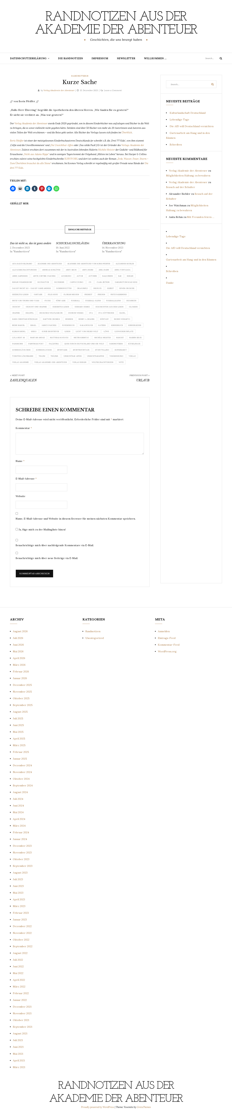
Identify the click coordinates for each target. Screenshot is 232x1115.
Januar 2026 (20, 678)
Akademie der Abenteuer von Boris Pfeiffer (88, 263)
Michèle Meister (106, 149)
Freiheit (88, 294)
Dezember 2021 (22, 1006)
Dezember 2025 (22, 685)
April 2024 (19, 819)
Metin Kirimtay (81, 337)
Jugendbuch (68, 325)
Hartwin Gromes (51, 319)
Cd (90, 282)
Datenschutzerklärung (28, 58)
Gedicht (16, 307)
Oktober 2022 (21, 939)
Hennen (69, 319)
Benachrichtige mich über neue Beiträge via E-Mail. (47, 558)
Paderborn (17, 344)
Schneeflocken (44, 350)
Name (20, 461)
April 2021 (19, 1060)
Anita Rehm (87, 270)
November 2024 (22, 772)
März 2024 (19, 825)
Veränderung (116, 356)
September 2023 (22, 866)
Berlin (130, 276)
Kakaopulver (86, 325)
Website (20, 496)
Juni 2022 (18, 966)
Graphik (16, 313)
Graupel (29, 313)
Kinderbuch (117, 325)
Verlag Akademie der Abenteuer (59, 90)
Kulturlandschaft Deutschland (188, 112)
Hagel (122, 313)
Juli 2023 (18, 879)
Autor (80, 276)
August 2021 (20, 1033)
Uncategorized (94, 638)
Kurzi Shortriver (50, 331)
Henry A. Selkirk (86, 319)
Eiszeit (110, 288)
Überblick (127, 132)
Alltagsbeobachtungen (24, 270)
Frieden (101, 294)
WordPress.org (167, 651)
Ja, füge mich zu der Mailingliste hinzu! (42, 529)
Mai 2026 (18, 651)
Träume (54, 356)
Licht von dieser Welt (87, 331)
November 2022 (22, 933)
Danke (170, 282)
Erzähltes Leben (20, 294)
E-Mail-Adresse (26, 478)
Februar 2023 (21, 912)
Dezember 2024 (22, 765)
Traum (42, 356)
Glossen (133, 307)
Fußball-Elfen (93, 300)
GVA (91, 313)
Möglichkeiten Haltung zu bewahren (188, 175)
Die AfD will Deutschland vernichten (192, 126)
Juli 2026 (18, 638)
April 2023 (19, 899)
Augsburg (66, 276)
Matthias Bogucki (59, 337)
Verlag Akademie (20, 362)
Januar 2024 (20, 839)
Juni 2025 (18, 725)
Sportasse (62, 350)
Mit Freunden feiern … (200, 217)
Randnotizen (79, 75)
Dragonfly (82, 288)
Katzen (102, 325)
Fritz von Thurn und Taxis (25, 300)
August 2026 (20, 631)
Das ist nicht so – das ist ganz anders (31, 288)
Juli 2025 (18, 718)
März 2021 (19, 1067)
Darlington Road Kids (126, 282)
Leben (67, 331)
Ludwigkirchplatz (124, 331)
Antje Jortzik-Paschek (44, 276)
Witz (121, 362)
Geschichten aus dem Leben (109, 307)
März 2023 (19, 906)
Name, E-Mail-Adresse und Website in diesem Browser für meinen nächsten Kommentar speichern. (76, 518)
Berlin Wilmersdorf (22, 282)
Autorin (92, 276)
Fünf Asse (61, 300)
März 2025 (19, 745)
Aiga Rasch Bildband (22, 263)
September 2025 (23, 705)
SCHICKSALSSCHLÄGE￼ (72, 243)
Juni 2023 (18, 886)
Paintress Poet (36, 344)
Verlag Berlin (79, 362)
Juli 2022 (18, 959)
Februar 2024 (21, 832)
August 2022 (20, 953)
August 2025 (20, 711)
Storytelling (102, 350)
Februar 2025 (21, 752)
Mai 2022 (18, 973)
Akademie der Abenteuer (50, 263)
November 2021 (22, 1013)
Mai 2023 (18, 892)
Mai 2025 (18, 731)
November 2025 (22, 691)
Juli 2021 (18, 1040)
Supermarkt (121, 350)
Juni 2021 (18, 1047)
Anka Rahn (104, 270)
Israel (33, 325)
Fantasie (38, 294)
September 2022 (22, 946)
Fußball (75, 300)
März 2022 (19, 986)
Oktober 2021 (21, 1020)
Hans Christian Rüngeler (25, 319)
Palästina (54, 344)
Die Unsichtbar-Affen (62, 145)
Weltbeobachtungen (102, 362)
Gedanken (131, 300)
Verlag (132, 356)
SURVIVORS (70, 158)
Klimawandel (19, 331)
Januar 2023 (20, 919)
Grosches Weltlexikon (51, 313)
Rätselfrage (134, 344)
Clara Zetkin (103, 282)
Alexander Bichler (125, 263)
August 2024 (20, 792)
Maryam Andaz (37, 337)
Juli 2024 (18, 799)
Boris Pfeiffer (17, 140)
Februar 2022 (21, 993)
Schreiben (176, 144)
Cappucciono (76, 282)
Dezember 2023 (22, 845)
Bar (119, 276)
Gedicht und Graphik (36, 307)
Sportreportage (81, 350)
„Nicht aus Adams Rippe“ (36, 154)
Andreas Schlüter (51, 270)
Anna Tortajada (122, 270)
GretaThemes (144, 1107)
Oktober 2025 (21, 698)
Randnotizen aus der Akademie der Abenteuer (116, 24)
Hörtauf (104, 319)
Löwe (106, 331)
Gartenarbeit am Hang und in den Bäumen (191, 259)
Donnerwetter (64, 288)
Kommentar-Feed (168, 644)
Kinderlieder (134, 325)
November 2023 (22, 852)
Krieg (33, 331)
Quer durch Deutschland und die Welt (84, 344)
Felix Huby (53, 294)
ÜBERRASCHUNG (113, 243)
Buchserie (59, 282)
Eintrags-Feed (166, 638)
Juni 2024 (18, 805)
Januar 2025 (20, 758)
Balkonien (107, 276)
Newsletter (126, 58)
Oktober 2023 (21, 859)
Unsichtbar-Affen (73, 356)
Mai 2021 (18, 1053)
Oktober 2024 (21, 778)
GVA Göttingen (106, 313)
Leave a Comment (113, 90)
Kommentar (24, 428)
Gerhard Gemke (82, 307)
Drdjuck (97, 288)
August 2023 (20, 872)
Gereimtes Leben (60, 307)
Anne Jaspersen (20, 276)
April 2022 (19, 979)
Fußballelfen (113, 300)
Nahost (120, 337)
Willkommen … (155, 58)
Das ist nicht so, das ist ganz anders (30, 243)
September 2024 (23, 785)
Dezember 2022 (22, 926)
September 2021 (22, 1026)
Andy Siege (71, 270)
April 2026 (19, 658)
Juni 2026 (18, 644)
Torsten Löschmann (22, 356)
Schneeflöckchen (21, 350)
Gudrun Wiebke (76, 313)
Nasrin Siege (135, 337)
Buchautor (43, 282)
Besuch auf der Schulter (180, 187)
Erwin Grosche (126, 288)
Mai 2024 (18, 812)
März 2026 (19, 664)
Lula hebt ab (18, 337)
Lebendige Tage (179, 119)
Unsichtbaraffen (95, 356)
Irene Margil (18, 325)
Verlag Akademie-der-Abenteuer (50, 362)
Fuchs (48, 300)
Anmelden (164, 631)
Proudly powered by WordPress (98, 1107)
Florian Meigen (71, 294)
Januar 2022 (20, 1000)
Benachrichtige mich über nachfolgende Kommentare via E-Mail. (55, 545)
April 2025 (19, 738)
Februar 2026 (21, 671)
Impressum (100, 58)
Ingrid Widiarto (122, 319)
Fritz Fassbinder (119, 294)
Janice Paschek (49, 325)
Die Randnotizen (70, 58)
